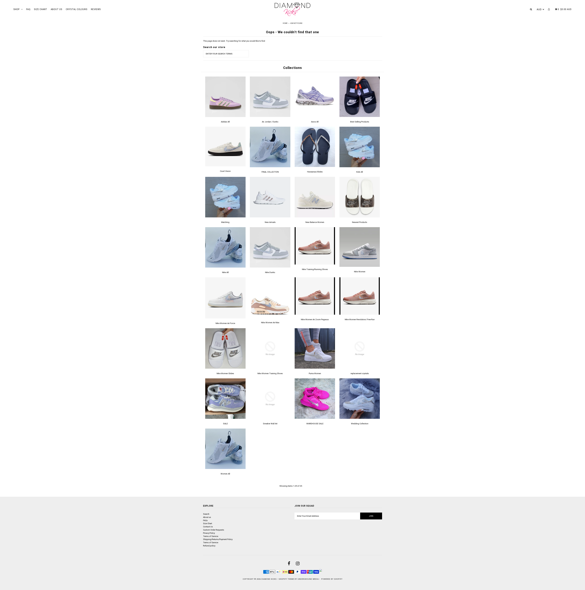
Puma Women (315, 373)
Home (285, 23)
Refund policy (209, 546)
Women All (225, 474)
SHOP (16, 9)
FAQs (205, 520)
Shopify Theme (286, 579)
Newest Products (359, 222)
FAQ (28, 9)
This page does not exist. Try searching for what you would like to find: (234, 41)
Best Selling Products (359, 122)
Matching (225, 222)
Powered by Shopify (331, 579)
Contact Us (208, 527)
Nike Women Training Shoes (270, 373)
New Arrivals (270, 222)
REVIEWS (96, 9)
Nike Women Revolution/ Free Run (360, 319)
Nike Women (359, 271)
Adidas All (225, 122)
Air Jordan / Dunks (270, 122)
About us (207, 517)
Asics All (315, 122)
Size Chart (207, 523)
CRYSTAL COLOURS (76, 9)
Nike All (225, 272)
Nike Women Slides (225, 373)
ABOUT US (56, 9)
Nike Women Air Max (270, 322)
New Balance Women (314, 222)
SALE (225, 423)
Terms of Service (210, 536)
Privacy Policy (209, 533)
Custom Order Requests (213, 530)
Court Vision (225, 171)
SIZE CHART (40, 9)
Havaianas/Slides (315, 172)
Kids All (359, 172)
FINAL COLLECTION (270, 172)
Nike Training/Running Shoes (315, 269)
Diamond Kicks (269, 579)
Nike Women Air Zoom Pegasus (315, 319)
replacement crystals (360, 373)
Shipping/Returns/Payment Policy (217, 539)
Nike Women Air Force (225, 323)
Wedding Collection (359, 423)
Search (206, 514)
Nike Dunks (270, 272)
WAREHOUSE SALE (314, 423)
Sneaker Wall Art (270, 423)
